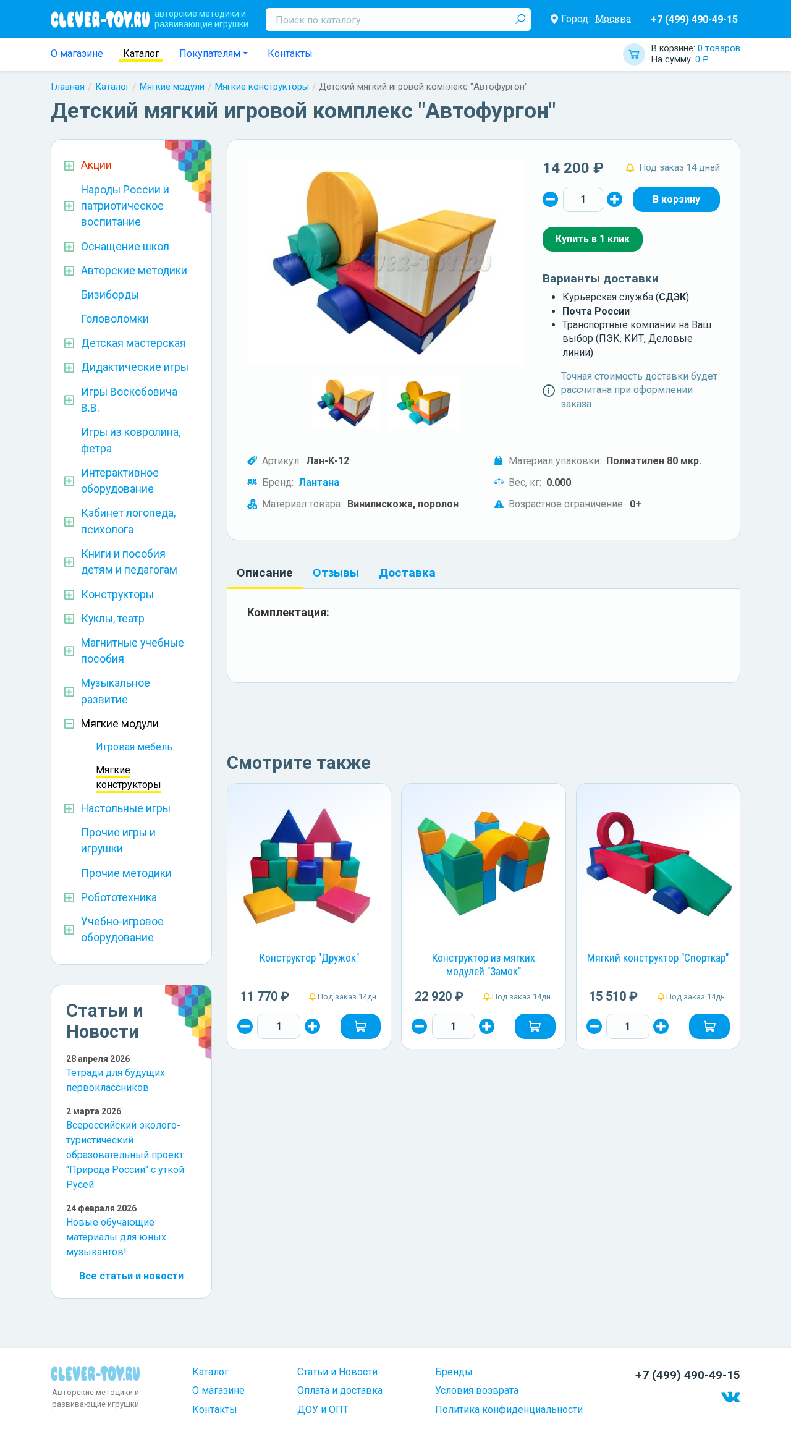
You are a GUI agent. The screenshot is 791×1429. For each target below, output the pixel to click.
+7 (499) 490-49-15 (694, 19)
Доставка (407, 573)
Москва (613, 19)
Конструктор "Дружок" (309, 958)
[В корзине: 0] (676, 199)
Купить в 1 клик (593, 239)
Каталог (141, 53)
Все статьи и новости (131, 1276)
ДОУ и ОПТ (323, 1409)
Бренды (454, 1372)
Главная (68, 86)
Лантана (318, 482)
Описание (265, 573)
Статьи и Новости (337, 1372)
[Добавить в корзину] (361, 1026)
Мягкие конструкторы (262, 86)
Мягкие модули (172, 86)
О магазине (77, 53)
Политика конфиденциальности (509, 1409)
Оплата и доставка (340, 1390)
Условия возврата (476, 1390)
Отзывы (336, 573)
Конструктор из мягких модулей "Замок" (483, 965)
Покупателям (209, 53)
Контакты (290, 53)
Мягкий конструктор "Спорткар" (658, 958)
